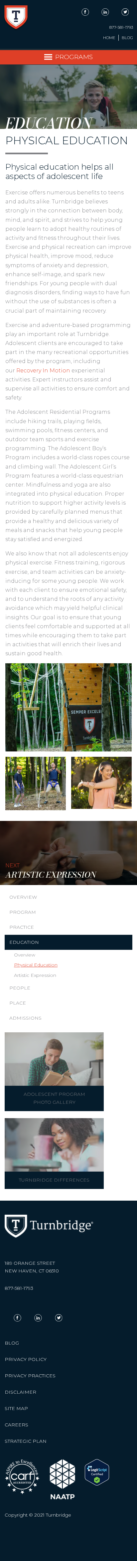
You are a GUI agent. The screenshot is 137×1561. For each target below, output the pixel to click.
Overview (23, 897)
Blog (127, 38)
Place (17, 1003)
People (19, 988)
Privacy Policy (26, 1359)
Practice (21, 927)
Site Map (16, 1408)
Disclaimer (20, 1392)
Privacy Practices (30, 1376)
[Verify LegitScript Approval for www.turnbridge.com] (97, 1484)
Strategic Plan (26, 1441)
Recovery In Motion (43, 370)
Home (109, 38)
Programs (74, 57)
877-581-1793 (121, 27)
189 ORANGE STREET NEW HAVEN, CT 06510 (32, 1267)
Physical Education (36, 965)
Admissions (25, 1018)
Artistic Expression (35, 975)
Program (22, 912)
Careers (16, 1425)
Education (24, 942)
